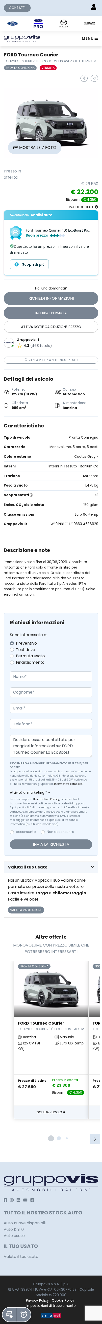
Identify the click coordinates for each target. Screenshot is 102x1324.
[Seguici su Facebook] (5, 1200)
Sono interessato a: (28, 635)
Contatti (17, 7)
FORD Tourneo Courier (51, 1025)
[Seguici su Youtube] (25, 1200)
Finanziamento (30, 662)
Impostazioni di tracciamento (51, 1305)
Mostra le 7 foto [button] (37, 147)
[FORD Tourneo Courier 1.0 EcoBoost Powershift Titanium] (51, 123)
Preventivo (26, 643)
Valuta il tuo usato (21, 1256)
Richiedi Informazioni (51, 298)
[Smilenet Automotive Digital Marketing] (51, 1315)
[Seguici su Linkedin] (18, 1200)
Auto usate (14, 1236)
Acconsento (26, 831)
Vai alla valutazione (26, 910)
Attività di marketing (28, 792)
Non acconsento (60, 831)
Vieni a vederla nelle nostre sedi (53, 360)
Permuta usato (30, 656)
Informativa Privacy (46, 799)
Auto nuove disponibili (25, 1223)
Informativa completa (68, 784)
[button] (88, 38)
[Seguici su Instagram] (12, 1200)
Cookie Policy (63, 1300)
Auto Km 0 (14, 1229)
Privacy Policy (37, 1300)
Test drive (25, 650)
